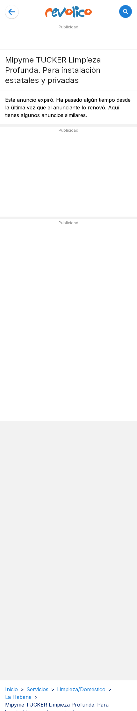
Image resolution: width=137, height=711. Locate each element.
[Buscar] (125, 11)
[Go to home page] (68, 11)
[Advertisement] (68, 39)
